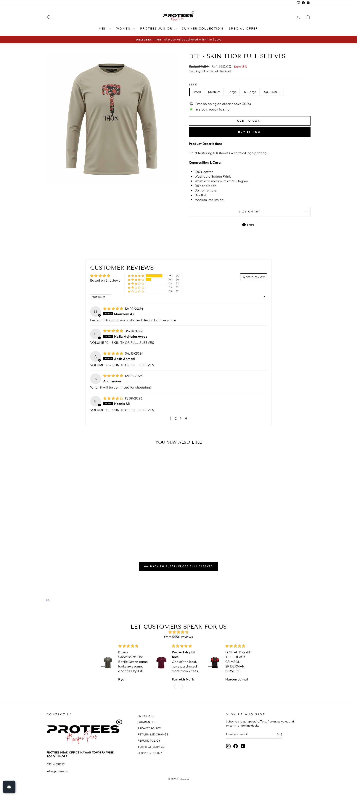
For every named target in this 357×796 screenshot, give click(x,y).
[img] (113, 308)
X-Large (250, 92)
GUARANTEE (146, 722)
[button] (136, 275)
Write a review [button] (253, 277)
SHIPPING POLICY (150, 753)
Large (232, 92)
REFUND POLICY (149, 740)
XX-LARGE (272, 92)
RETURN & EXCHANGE (153, 734)
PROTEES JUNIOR (157, 28)
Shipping (194, 71)
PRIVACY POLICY (149, 728)
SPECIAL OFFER (243, 28)
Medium (214, 92)
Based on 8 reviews (105, 280)
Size (193, 84)
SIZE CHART (249, 211)
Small (196, 92)
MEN (103, 28)
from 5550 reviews (178, 637)
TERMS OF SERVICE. (151, 746)
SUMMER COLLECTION (202, 28)
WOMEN (124, 28)
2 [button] (176, 418)
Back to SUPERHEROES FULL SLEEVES (181, 566)
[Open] (9, 787)
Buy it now (249, 132)
